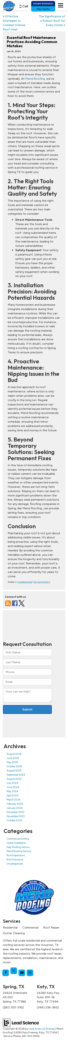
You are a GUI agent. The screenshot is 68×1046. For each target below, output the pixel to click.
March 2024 (14, 799)
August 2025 (14, 770)
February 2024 (15, 803)
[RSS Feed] (8, 603)
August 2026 (14, 754)
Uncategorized (24, 582)
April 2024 (13, 795)
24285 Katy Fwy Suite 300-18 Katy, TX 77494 (48, 997)
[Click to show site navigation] (60, 5)
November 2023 (16, 816)
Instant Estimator (43, 3)
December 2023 (15, 812)
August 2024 (14, 778)
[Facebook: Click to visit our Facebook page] (5, 973)
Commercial (30, 927)
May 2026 (12, 762)
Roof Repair (51, 927)
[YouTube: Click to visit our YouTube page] (22, 973)
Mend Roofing (35, 78)
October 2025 (14, 766)
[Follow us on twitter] (22, 603)
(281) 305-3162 (13, 1007)
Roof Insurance (15, 859)
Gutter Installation (16, 842)
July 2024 (12, 783)
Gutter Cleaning (14, 933)
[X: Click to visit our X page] (13, 970)
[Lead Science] (21, 1022)
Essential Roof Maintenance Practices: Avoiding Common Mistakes (32, 41)
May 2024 (12, 791)
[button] (24, 6)
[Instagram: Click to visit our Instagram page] (30, 973)
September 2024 (16, 774)
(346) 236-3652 (48, 1007)
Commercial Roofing (18, 838)
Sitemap (50, 1028)
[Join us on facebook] (15, 603)
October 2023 (14, 820)
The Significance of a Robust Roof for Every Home (52, 21)
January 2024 (15, 808)
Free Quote (43, 9)
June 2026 (13, 758)
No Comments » (42, 582)
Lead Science (36, 1028)
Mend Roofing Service (19, 851)
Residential (10, 927)
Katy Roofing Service (18, 847)
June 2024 (13, 787)
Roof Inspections (16, 855)
